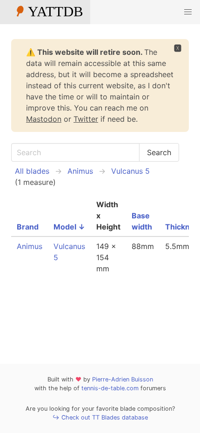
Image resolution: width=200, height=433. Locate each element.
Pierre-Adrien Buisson (122, 379)
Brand (28, 226)
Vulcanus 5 (130, 171)
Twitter (85, 119)
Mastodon (43, 119)
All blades (32, 171)
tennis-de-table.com (110, 388)
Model (69, 226)
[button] (188, 12)
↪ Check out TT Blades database (100, 417)
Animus (80, 171)
